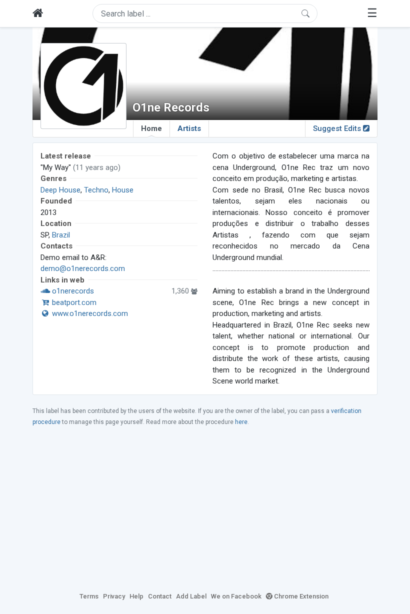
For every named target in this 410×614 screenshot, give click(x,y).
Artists (189, 128)
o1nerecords (72, 291)
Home (151, 128)
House (123, 190)
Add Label (191, 596)
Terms (89, 596)
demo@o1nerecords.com (82, 268)
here (241, 422)
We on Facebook (236, 596)
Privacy (114, 596)
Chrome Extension (300, 596)
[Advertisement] (205, 508)
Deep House (60, 190)
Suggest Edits (338, 128)
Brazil (61, 235)
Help (137, 596)
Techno (96, 190)
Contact (160, 596)
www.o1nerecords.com (89, 313)
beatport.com (73, 302)
